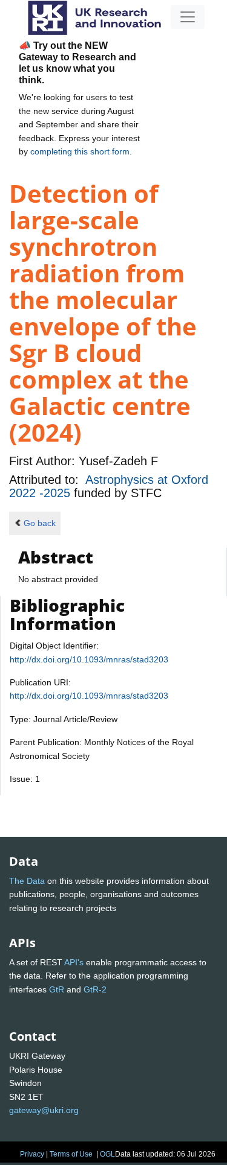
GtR (56, 989)
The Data (27, 881)
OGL (107, 1154)
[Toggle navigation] (188, 17)
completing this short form (80, 151)
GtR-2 (95, 989)
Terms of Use (71, 1154)
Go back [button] (40, 523)
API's (74, 962)
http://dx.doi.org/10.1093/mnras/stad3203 (89, 659)
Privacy (32, 1154)
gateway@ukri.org (44, 1110)
